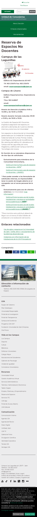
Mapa (3, 473)
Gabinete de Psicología (9, 361)
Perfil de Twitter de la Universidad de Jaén (19, 481)
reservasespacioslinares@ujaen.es (18, 105)
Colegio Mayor (6, 354)
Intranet (7, 11)
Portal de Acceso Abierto (9, 404)
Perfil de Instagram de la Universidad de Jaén (23, 481)
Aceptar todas (29, 514)
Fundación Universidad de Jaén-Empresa (14, 327)
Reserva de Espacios (8, 394)
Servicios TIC (5, 398)
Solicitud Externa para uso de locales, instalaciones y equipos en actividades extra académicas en (20, 199)
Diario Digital (5, 425)
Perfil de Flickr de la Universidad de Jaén (27, 481)
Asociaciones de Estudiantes (10, 357)
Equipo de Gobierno (8, 305)
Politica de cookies (16, 503)
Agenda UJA (5, 418)
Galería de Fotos (6, 434)
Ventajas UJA (5, 447)
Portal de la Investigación (9, 314)
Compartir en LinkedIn (23, 251)
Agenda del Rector (7, 422)
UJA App (4, 401)
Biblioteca (4, 348)
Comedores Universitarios (9, 367)
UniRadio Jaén (6, 428)
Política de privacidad (8, 475)
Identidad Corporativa (8, 441)
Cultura (3, 345)
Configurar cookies (7, 510)
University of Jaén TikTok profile (6, 481)
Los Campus (5, 338)
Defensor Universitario (8, 351)
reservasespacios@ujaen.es (20, 86)
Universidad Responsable (9, 311)
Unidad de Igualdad (7, 364)
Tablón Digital (5, 388)
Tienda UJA (5, 444)
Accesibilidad (10, 473)
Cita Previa (5, 330)
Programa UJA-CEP (8, 324)
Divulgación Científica (8, 438)
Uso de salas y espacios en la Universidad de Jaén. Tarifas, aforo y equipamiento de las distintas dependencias (19, 232)
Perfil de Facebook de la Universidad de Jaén (10, 481)
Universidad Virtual (7, 375)
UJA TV (3, 431)
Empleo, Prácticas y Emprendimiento (13, 391)
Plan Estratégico (6, 308)
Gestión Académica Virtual (10, 378)
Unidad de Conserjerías (13, 17)
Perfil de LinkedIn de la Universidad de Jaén (15, 481)
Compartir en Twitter (8, 251)
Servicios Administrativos (9, 382)
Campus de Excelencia (8, 321)
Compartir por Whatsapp (31, 251)
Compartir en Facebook (16, 251)
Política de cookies (23, 475)
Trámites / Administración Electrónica (13, 385)
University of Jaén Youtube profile (2, 481)
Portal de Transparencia (9, 317)
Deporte (4, 342)
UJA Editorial (5, 407)
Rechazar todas (18, 514)
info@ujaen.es (6, 471)
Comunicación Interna (8, 415)
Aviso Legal (20, 473)
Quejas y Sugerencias (22, 477)
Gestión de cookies (7, 477)
